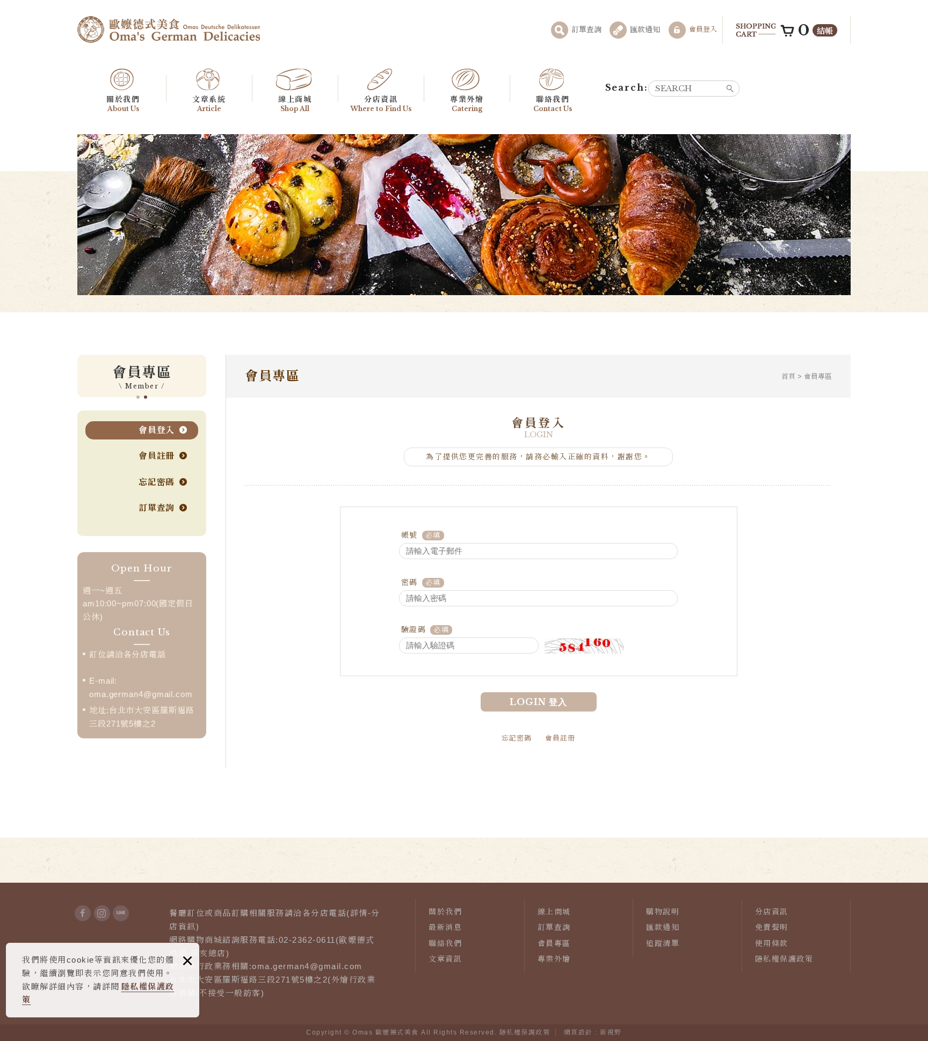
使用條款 (771, 943)
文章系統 (209, 104)
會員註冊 (157, 455)
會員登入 (703, 29)
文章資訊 (445, 959)
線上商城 (294, 104)
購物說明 (662, 911)
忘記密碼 (157, 482)
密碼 (409, 582)
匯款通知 (645, 29)
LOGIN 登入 (538, 702)
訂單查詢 (586, 29)
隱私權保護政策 (784, 959)
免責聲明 (771, 927)
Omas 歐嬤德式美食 (168, 29)
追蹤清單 (662, 943)
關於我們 (123, 104)
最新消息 (445, 927)
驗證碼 (413, 629)
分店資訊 (380, 104)
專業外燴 (466, 104)
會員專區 (554, 943)
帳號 (409, 535)
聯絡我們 (552, 104)
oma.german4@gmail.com (141, 694)
